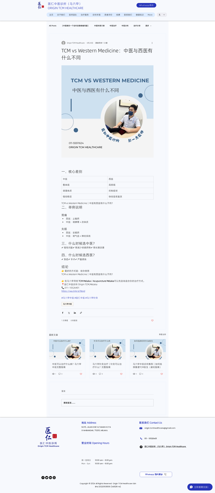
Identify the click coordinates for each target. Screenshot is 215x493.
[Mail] (140, 428)
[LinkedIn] (50, 477)
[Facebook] (43, 477)
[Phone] (141, 438)
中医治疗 (113, 26)
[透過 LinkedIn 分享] (75, 313)
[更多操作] (152, 42)
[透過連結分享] (81, 313)
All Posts (52, 26)
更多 (147, 26)
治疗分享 (137, 26)
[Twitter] (46, 477)
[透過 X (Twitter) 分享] (69, 313)
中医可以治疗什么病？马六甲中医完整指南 (66, 365)
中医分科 (125, 26)
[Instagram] (54, 477)
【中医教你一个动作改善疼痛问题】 (75, 26)
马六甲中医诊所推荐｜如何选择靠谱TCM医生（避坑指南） (147, 365)
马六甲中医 (67, 304)
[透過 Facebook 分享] (62, 313)
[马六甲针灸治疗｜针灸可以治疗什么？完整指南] (108, 349)
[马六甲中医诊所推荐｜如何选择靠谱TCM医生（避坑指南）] (148, 349)
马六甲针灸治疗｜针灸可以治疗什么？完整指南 (107, 365)
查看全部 (162, 334)
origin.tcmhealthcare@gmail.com (159, 428)
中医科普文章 (99, 26)
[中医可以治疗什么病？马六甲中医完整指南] (67, 349)
